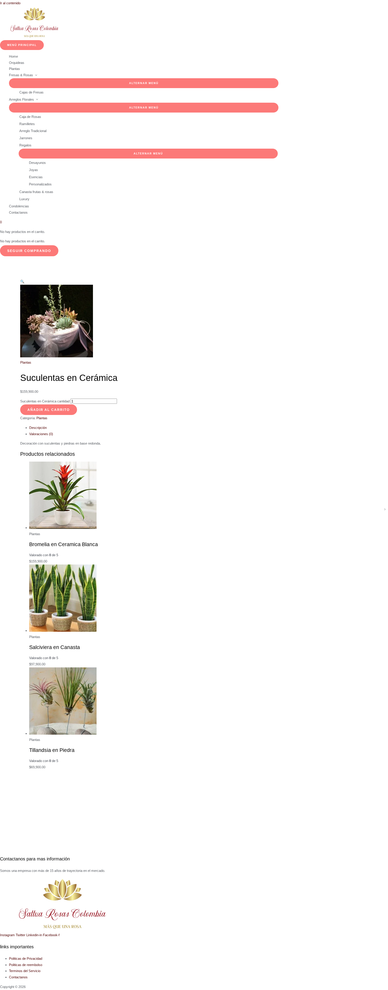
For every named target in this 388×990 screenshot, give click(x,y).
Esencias (36, 177)
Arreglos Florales (21, 99)
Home (13, 56)
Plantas (14, 69)
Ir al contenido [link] (10, 3)
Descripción (38, 428)
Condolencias (19, 206)
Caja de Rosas (30, 117)
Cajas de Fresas (31, 92)
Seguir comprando (29, 251)
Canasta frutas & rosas (36, 192)
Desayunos (37, 163)
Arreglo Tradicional (32, 131)
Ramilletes (27, 124)
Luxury (24, 199)
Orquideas (16, 63)
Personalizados (40, 184)
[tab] (143, 428)
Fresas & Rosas (21, 75)
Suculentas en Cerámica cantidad (45, 401)
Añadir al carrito (48, 410)
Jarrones (25, 138)
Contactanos (18, 212)
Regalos (25, 145)
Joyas (33, 170)
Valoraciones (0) (41, 434)
